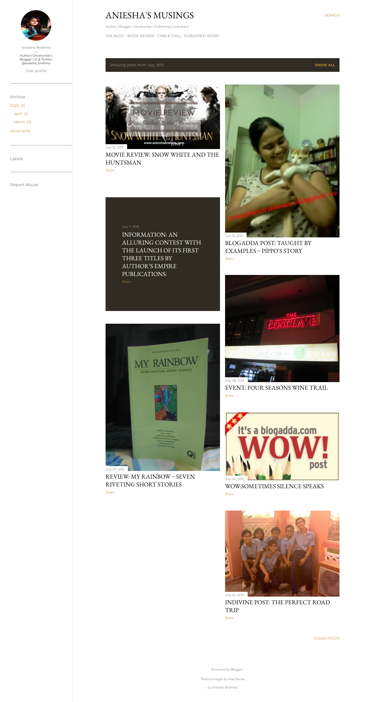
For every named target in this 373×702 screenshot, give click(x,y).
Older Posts (326, 638)
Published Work (201, 36)
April (20, 113)
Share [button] (110, 170)
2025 (17, 105)
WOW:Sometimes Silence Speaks (274, 486)
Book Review (141, 36)
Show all (325, 65)
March (22, 122)
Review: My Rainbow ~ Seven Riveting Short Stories (150, 480)
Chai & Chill (169, 36)
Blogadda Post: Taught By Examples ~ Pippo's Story (268, 247)
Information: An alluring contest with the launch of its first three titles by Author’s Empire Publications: (161, 254)
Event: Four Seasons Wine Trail (276, 387)
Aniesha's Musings (150, 15)
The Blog (115, 36)
